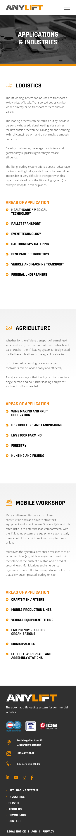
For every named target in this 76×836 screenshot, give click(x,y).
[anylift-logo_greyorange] (24, 7)
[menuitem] (65, 7)
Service (14, 803)
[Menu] (65, 7)
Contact (14, 821)
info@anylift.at (25, 753)
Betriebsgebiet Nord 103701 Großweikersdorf (29, 743)
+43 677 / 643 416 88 (28, 764)
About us (15, 809)
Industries (16, 797)
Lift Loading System (23, 790)
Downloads (17, 815)
